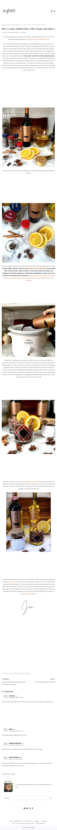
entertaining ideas (7, 673)
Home (3, 24)
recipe (28, 673)
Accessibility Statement (32, 821)
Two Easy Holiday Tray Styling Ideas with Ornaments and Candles (13, 682)
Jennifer (5, 32)
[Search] (50, 798)
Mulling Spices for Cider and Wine (45, 681)
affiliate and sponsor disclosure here (38, 39)
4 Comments (23, 32)
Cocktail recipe (15, 24)
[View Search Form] (54, 11)
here (16, 787)
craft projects (40, 823)
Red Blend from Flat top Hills (35, 268)
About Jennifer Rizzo (16, 821)
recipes (8, 24)
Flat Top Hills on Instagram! (29, 593)
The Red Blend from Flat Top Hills (29, 481)
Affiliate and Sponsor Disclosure (22, 823)
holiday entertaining (19, 673)
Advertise (44, 821)
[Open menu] (51, 11)
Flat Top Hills (13, 582)
